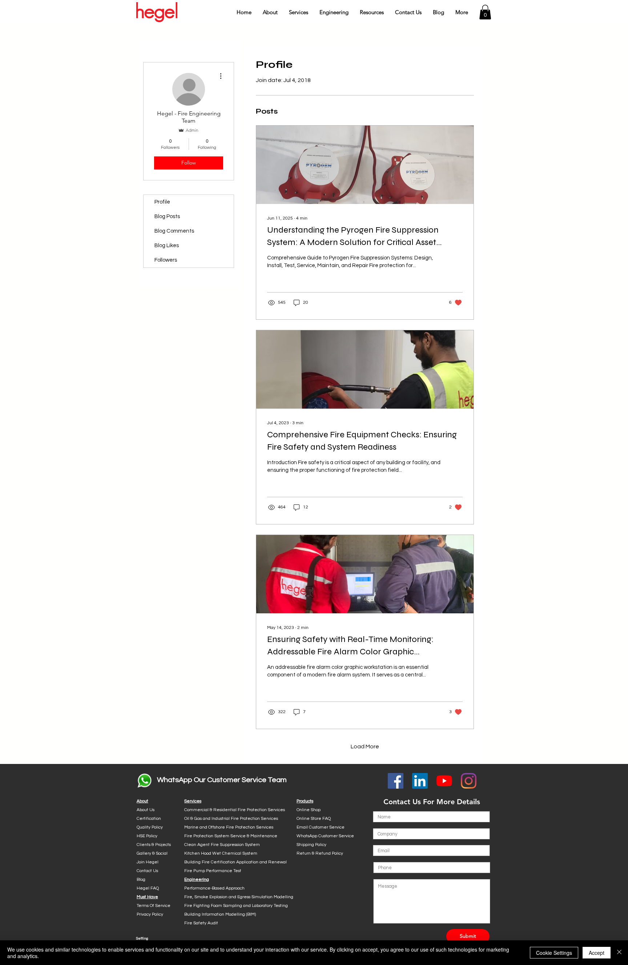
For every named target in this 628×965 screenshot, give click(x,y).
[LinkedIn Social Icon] (420, 781)
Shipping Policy (311, 844)
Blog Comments (174, 231)
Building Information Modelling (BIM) (220, 914)
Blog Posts (167, 216)
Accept (596, 952)
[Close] (619, 952)
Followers (165, 260)
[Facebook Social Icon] (395, 781)
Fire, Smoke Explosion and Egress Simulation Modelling (238, 897)
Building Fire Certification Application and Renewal (235, 862)
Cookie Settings (554, 952)
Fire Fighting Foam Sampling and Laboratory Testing (236, 905)
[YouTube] (444, 781)
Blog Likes (166, 245)
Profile (162, 202)
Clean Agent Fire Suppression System (222, 844)
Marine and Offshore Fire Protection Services (228, 827)
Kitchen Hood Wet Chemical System (220, 853)
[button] (270, 12)
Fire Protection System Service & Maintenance (230, 836)
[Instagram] (468, 781)
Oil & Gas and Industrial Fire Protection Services (231, 818)
